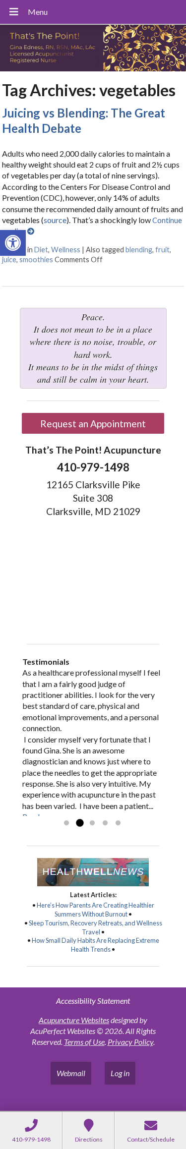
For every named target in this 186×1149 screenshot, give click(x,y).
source (55, 220)
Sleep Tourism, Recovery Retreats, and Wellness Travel (95, 927)
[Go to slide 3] (92, 823)
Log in (120, 1073)
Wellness (65, 249)
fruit (162, 249)
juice (9, 259)
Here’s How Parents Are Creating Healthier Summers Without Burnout (95, 909)
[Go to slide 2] (79, 823)
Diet (41, 249)
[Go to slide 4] (105, 823)
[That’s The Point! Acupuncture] (93, 49)
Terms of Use (84, 1041)
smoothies (36, 259)
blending (138, 249)
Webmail (71, 1073)
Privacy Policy (130, 1041)
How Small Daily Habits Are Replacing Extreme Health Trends (95, 944)
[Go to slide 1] (66, 823)
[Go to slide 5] (118, 823)
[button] (13, 243)
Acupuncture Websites (74, 1020)
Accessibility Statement (93, 1000)
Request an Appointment (93, 423)
